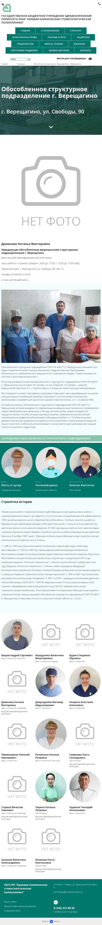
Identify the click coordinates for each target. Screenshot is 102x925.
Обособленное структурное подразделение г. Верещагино (57, 64)
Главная (25, 30)
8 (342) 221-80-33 (64, 908)
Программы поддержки (24, 50)
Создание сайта (12, 910)
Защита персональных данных (20, 906)
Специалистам (25, 44)
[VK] (56, 902)
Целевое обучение (59, 50)
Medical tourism (54, 44)
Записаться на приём (24, 37)
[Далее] (51, 127)
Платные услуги (57, 37)
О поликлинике (50, 30)
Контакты (85, 50)
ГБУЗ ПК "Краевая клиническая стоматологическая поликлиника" (25, 888)
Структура (75, 30)
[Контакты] (99, 4)
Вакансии (79, 44)
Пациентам (83, 37)
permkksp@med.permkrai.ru (68, 891)
